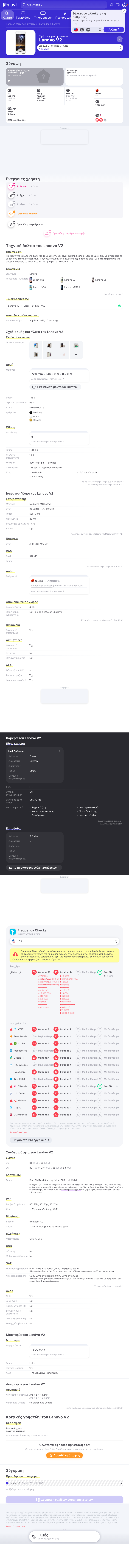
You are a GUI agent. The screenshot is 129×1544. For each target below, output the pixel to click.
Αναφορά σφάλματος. (19, 1132)
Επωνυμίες (43, 24)
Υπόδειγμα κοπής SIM (71, 1189)
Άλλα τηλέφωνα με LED (111, 824)
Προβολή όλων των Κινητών (20, 24)
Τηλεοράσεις (43, 17)
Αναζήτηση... (34, 4)
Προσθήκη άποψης (66, 1455)
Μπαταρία (13, 1340)
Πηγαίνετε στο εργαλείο (29, 1140)
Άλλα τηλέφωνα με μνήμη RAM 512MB (104, 566)
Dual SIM (34, 1180)
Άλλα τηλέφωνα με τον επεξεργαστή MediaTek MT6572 (96, 534)
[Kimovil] (10, 5)
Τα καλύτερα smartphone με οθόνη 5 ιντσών (102, 482)
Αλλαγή (114, 29)
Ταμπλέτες (23, 17)
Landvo (56, 24)
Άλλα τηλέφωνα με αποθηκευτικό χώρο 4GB (101, 620)
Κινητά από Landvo (113, 294)
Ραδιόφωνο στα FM (16, 1306)
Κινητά (7, 17)
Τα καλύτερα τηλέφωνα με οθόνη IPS (105, 485)
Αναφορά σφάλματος (15, 1526)
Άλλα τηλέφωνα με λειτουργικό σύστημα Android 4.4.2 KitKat (94, 1408)
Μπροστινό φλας (88, 815)
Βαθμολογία (12, 576)
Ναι (31, 612)
